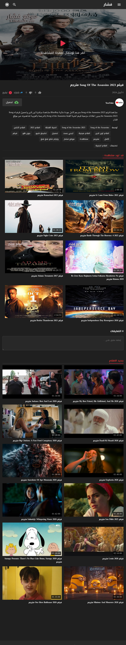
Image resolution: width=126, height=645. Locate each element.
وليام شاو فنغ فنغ (50, 139)
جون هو (26, 133)
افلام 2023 (35, 127)
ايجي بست (68, 133)
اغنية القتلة (51, 127)
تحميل (55, 133)
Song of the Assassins (99, 127)
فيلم (15, 133)
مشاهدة (84, 139)
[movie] (119, 106)
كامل (106, 139)
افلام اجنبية (101, 145)
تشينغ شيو (41, 133)
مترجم (96, 139)
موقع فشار (69, 139)
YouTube (109, 103)
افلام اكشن (19, 127)
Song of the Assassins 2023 (73, 127)
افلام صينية (84, 133)
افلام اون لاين (102, 133)
